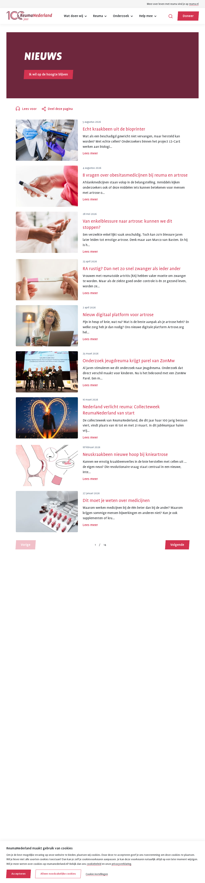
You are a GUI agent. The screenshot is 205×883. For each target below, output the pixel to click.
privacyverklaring (121, 863)
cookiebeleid (94, 863)
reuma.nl (194, 4)
